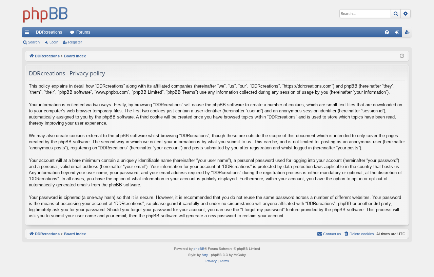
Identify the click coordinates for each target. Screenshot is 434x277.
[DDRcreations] (45, 13)
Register (75, 42)
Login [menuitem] (398, 33)
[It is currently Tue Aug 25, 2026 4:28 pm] (402, 56)
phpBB (199, 249)
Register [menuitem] (408, 33)
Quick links (28, 33)
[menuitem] (387, 32)
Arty (205, 255)
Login (54, 42)
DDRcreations (49, 32)
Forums (83, 32)
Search (34, 42)
